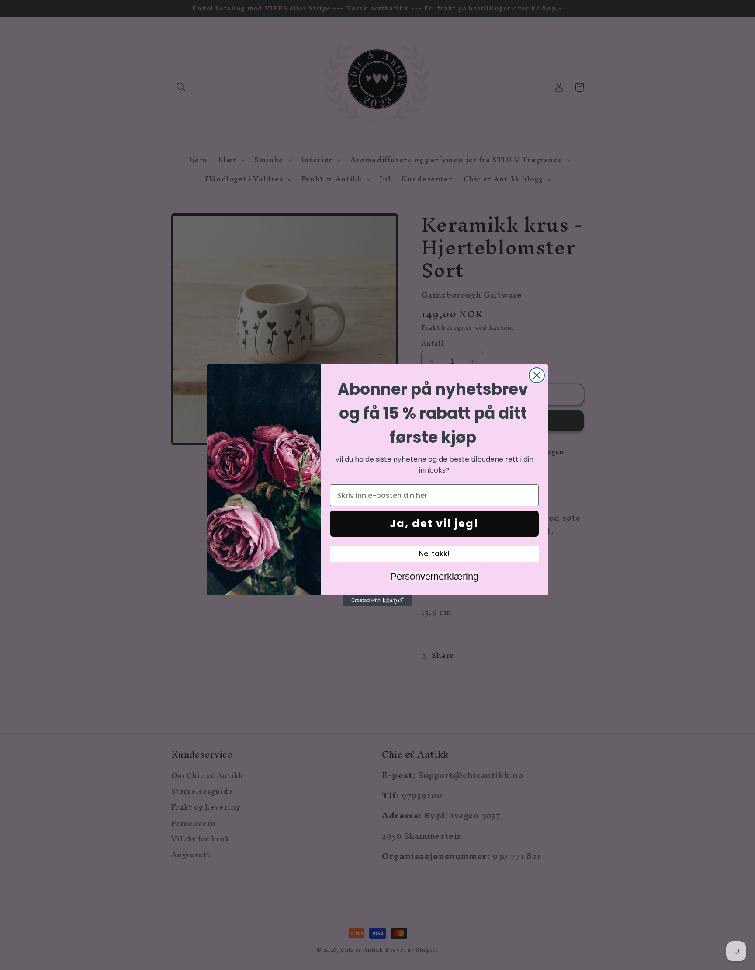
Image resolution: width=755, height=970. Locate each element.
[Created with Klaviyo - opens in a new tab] (377, 600)
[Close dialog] (536, 375)
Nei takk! (434, 554)
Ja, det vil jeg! (434, 523)
